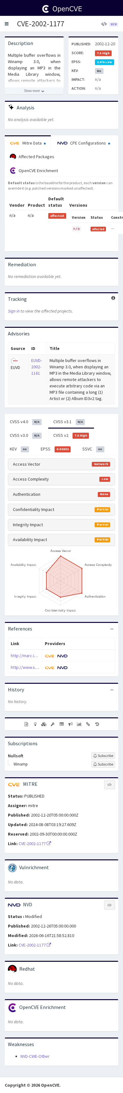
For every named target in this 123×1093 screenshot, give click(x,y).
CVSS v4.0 (24, 421)
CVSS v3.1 (68, 421)
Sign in (14, 311)
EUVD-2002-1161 (36, 367)
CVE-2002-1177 (40, 24)
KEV (18, 449)
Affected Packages (36, 156)
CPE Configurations (88, 143)
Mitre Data (32, 143)
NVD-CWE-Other (35, 1056)
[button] (6, 24)
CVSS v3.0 (24, 435)
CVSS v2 (70, 435)
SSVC (92, 449)
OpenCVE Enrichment (38, 170)
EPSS (55, 449)
